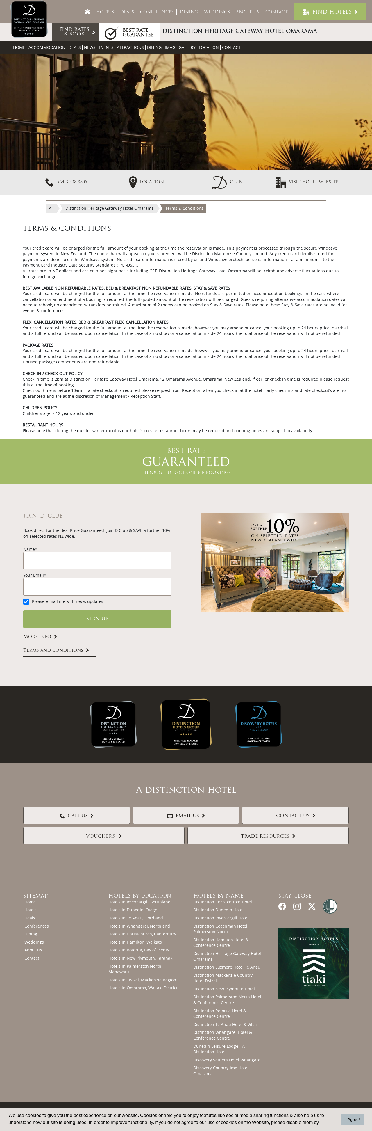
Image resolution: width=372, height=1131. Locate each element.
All (51, 208)
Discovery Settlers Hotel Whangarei (227, 1060)
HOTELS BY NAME (218, 896)
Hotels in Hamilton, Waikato (135, 942)
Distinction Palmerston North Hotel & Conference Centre (227, 999)
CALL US (78, 816)
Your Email (33, 575)
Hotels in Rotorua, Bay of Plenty (138, 950)
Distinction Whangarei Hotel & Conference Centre (222, 1035)
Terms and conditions (53, 650)
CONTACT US (293, 816)
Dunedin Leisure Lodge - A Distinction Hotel (219, 1049)
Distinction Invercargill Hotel (220, 918)
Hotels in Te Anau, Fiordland (135, 918)
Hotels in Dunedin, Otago (132, 909)
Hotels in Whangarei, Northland (139, 926)
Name (29, 549)
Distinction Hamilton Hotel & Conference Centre (220, 942)
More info (37, 637)
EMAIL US (187, 816)
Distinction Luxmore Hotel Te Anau (226, 967)
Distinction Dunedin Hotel (218, 909)
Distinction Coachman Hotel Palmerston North (220, 929)
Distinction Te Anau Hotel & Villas (225, 1024)
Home (19, 47)
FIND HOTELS (332, 12)
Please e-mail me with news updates (67, 601)
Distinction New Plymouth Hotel (224, 989)
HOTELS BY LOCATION (139, 896)
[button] (227, 182)
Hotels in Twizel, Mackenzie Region (142, 980)
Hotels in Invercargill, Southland (139, 902)
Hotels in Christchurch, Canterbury (142, 934)
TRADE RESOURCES (265, 836)
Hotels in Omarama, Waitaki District (143, 987)
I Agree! (353, 1119)
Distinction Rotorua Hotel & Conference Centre (219, 1013)
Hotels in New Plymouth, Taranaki (141, 958)
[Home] (87, 12)
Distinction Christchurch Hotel (222, 902)
